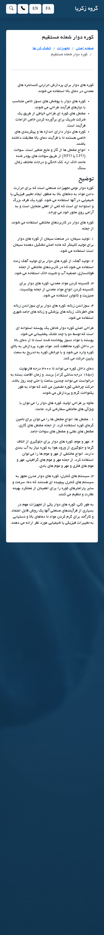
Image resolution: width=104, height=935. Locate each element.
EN (35, 9)
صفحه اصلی (85, 48)
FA (48, 9)
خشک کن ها (42, 48)
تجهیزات (63, 48)
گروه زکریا (86, 9)
